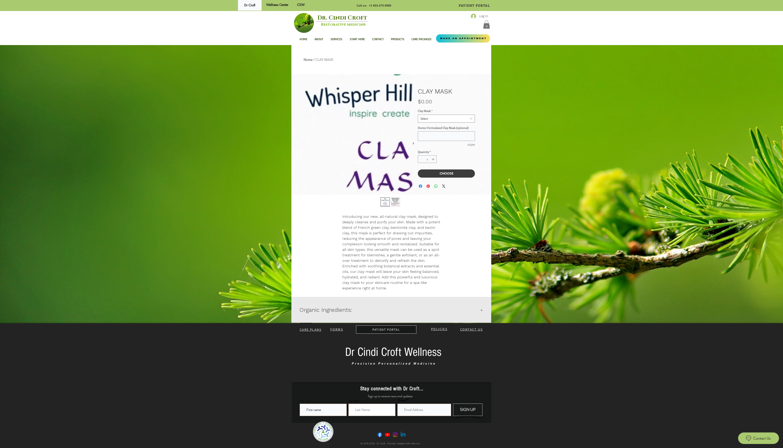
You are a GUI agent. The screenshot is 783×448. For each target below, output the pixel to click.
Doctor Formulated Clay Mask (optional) (443, 128)
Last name (354, 401)
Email (402, 400)
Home (308, 59)
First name (305, 401)
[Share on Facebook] (420, 186)
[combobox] (446, 119)
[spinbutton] (427, 159)
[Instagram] (395, 435)
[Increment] (433, 159)
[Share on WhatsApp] (436, 186)
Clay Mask (425, 111)
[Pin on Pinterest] (428, 186)
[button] (486, 24)
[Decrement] (421, 159)
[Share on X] (443, 186)
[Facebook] (380, 435)
